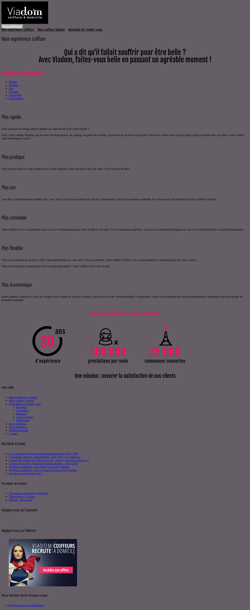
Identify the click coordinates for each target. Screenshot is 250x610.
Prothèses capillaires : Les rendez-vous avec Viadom (39, 466)
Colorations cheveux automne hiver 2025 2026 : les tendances (44, 457)
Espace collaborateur (12, 26)
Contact (13, 433)
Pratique (13, 85)
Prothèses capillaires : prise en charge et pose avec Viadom (42, 470)
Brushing (21, 407)
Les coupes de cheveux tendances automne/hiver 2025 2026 (43, 453)
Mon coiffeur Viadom (51, 30)
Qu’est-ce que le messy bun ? (26, 473)
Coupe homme (24, 417)
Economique (16, 98)
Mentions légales (18, 430)
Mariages (21, 413)
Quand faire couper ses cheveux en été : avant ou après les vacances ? (49, 460)
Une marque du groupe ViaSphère (28, 493)
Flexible (13, 91)
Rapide (13, 81)
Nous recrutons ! (18, 427)
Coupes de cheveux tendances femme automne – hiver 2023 (43, 463)
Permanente (23, 420)
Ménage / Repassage (21, 499)
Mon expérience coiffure (17, 30)
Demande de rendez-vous (85, 30)
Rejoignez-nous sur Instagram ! (27, 605)
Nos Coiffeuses (18, 423)
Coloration (22, 410)
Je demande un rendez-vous (25, 404)
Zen (11, 88)
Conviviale (15, 95)
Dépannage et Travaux (22, 496)
